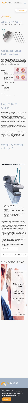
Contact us (21, 10)
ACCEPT (6, 399)
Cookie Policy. (15, 395)
